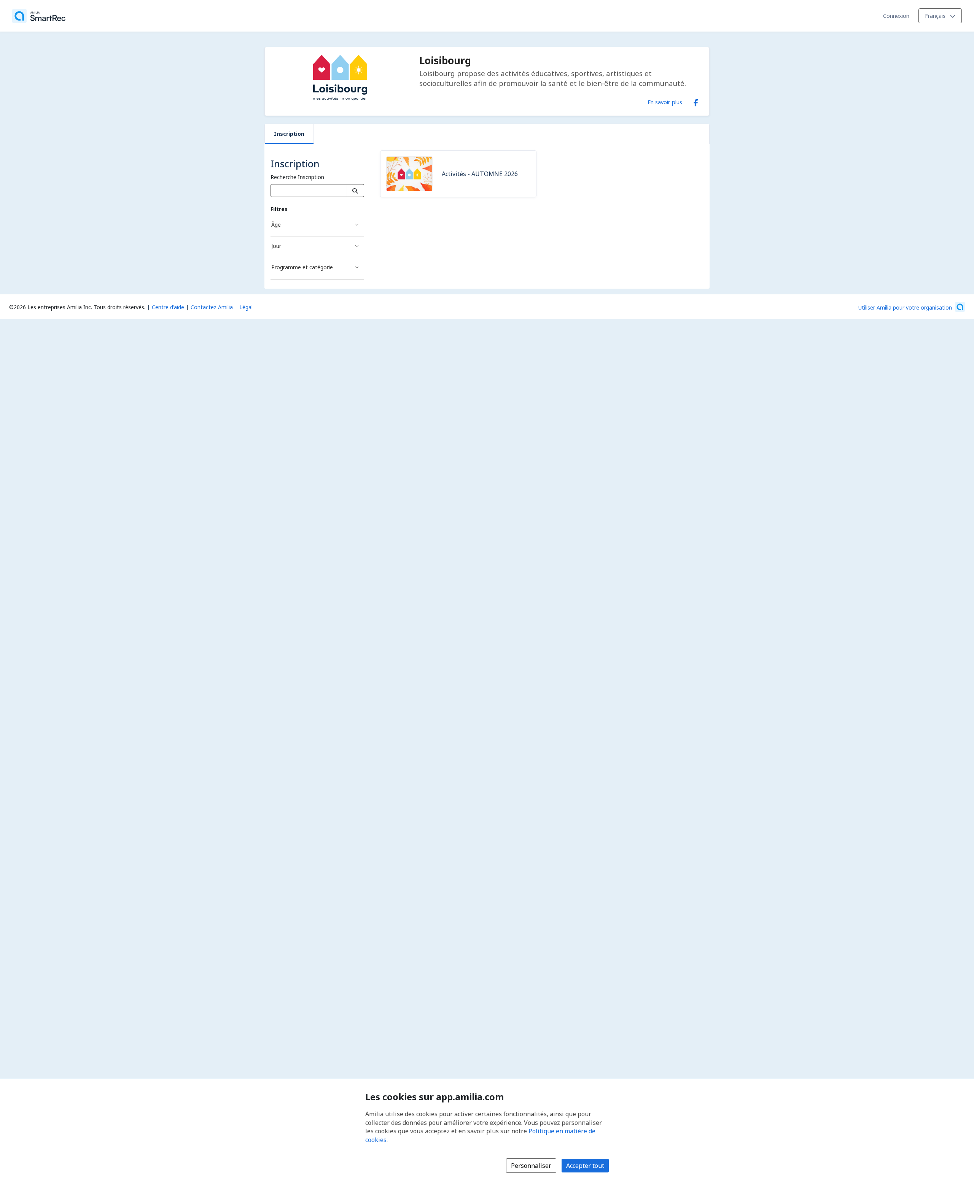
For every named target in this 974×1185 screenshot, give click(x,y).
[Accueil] (38, 16)
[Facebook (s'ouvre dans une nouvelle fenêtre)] (695, 101)
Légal (246, 307)
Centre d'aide (168, 307)
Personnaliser (531, 1165)
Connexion (896, 15)
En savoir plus (665, 102)
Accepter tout (585, 1165)
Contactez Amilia (212, 307)
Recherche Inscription (297, 177)
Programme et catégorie (302, 267)
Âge (276, 224)
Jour (276, 245)
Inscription (289, 133)
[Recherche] (355, 190)
